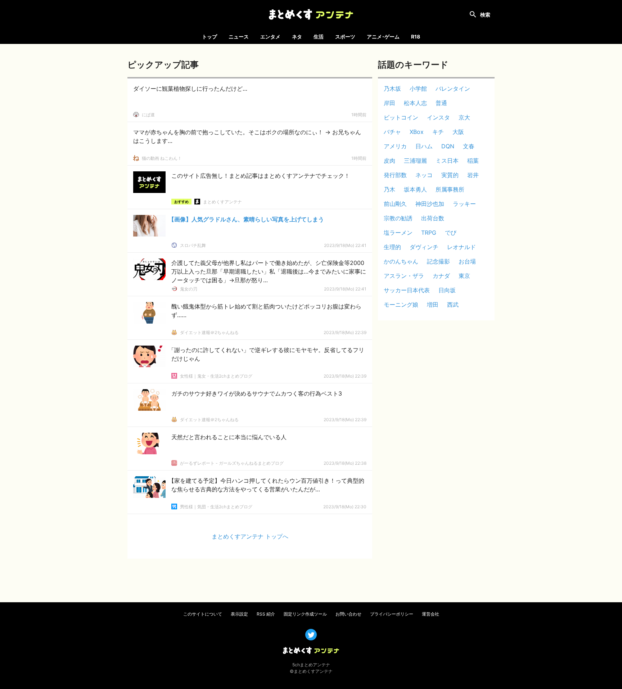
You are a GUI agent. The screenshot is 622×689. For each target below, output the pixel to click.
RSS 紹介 (266, 614)
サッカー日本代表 (407, 290)
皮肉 (389, 160)
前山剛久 (395, 203)
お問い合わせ (348, 614)
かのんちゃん (401, 261)
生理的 (392, 247)
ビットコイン (401, 117)
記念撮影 (438, 261)
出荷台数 (432, 218)
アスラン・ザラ (404, 275)
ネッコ (424, 175)
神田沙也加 (429, 203)
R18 (415, 36)
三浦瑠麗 (415, 160)
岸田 (389, 103)
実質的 (450, 175)
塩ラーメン (398, 232)
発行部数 (395, 175)
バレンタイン (453, 88)
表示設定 (239, 614)
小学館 (418, 88)
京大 (464, 117)
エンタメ (270, 36)
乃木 (389, 189)
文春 (468, 146)
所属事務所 (450, 189)
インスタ (438, 117)
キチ (438, 131)
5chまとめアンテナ (311, 664)
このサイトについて (202, 614)
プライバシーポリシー (391, 614)
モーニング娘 (401, 304)
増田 (432, 304)
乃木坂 (392, 88)
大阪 (458, 131)
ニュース (239, 36)
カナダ (441, 275)
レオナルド (461, 247)
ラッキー (464, 203)
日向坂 (447, 290)
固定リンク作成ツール (305, 614)
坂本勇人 (415, 189)
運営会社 (430, 614)
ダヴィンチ (424, 247)
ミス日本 (447, 160)
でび (450, 232)
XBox (417, 131)
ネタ (297, 36)
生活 (319, 36)
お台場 (467, 261)
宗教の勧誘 (398, 218)
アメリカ (395, 146)
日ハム (424, 146)
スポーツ (345, 36)
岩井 (473, 175)
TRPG (428, 232)
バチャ (392, 131)
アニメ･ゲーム (383, 36)
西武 (453, 304)
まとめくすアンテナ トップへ (250, 536)
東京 (464, 275)
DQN (447, 146)
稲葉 (473, 160)
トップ (209, 36)
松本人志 (415, 103)
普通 (441, 103)
